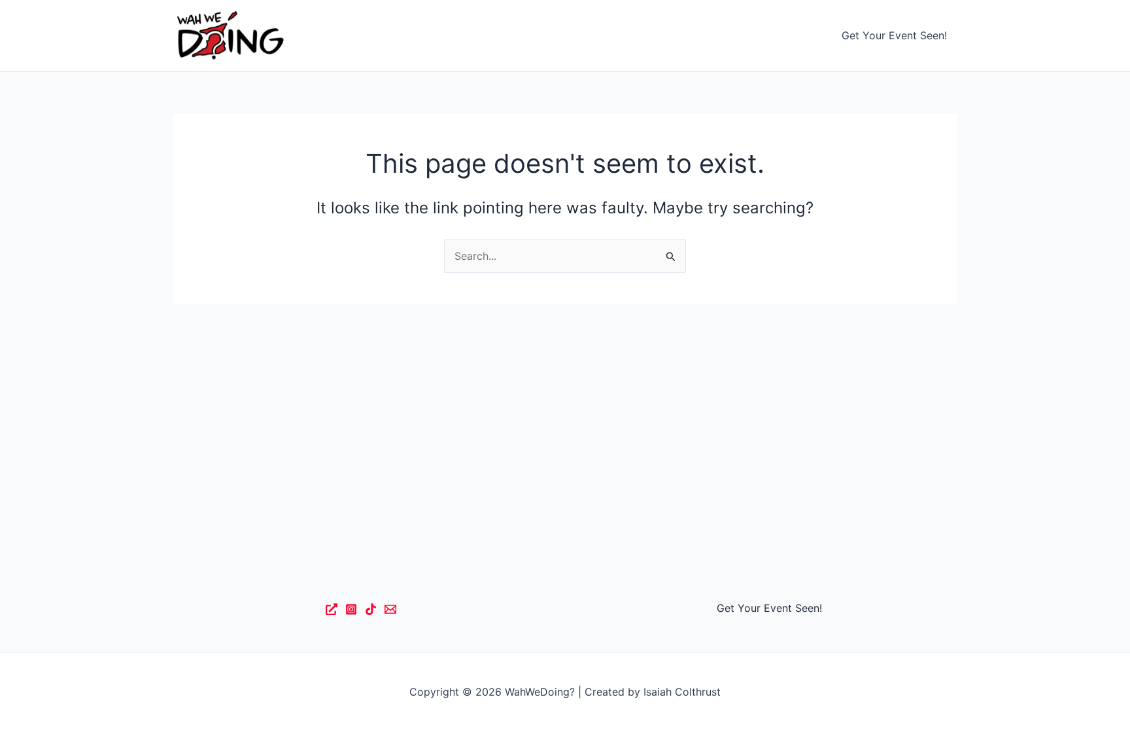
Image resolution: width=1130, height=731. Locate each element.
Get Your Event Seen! (894, 35)
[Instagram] (351, 609)
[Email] (390, 609)
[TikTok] (371, 609)
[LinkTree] (331, 609)
